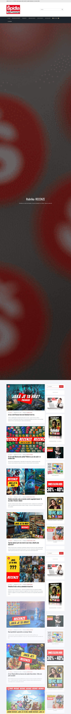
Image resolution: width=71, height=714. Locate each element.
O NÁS (9, 18)
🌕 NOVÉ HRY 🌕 (55, 18)
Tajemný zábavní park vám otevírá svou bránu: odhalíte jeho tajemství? (23, 544)
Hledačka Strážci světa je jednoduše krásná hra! (20, 586)
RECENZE (31, 412)
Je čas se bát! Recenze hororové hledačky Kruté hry (21, 415)
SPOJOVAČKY (40, 18)
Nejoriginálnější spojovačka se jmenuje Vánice (20, 630)
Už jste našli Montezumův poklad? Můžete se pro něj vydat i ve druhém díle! (24, 458)
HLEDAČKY (24, 18)
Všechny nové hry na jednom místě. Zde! (55, 409)
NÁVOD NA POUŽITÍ (16, 18)
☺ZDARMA (10, 21)
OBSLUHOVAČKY (32, 18)
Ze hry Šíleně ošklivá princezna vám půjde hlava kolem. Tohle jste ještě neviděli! (25, 673)
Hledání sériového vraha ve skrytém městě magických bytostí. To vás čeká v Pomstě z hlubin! (25, 500)
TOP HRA (33, 496)
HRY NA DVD (47, 18)
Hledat (61, 386)
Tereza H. (10, 412)
